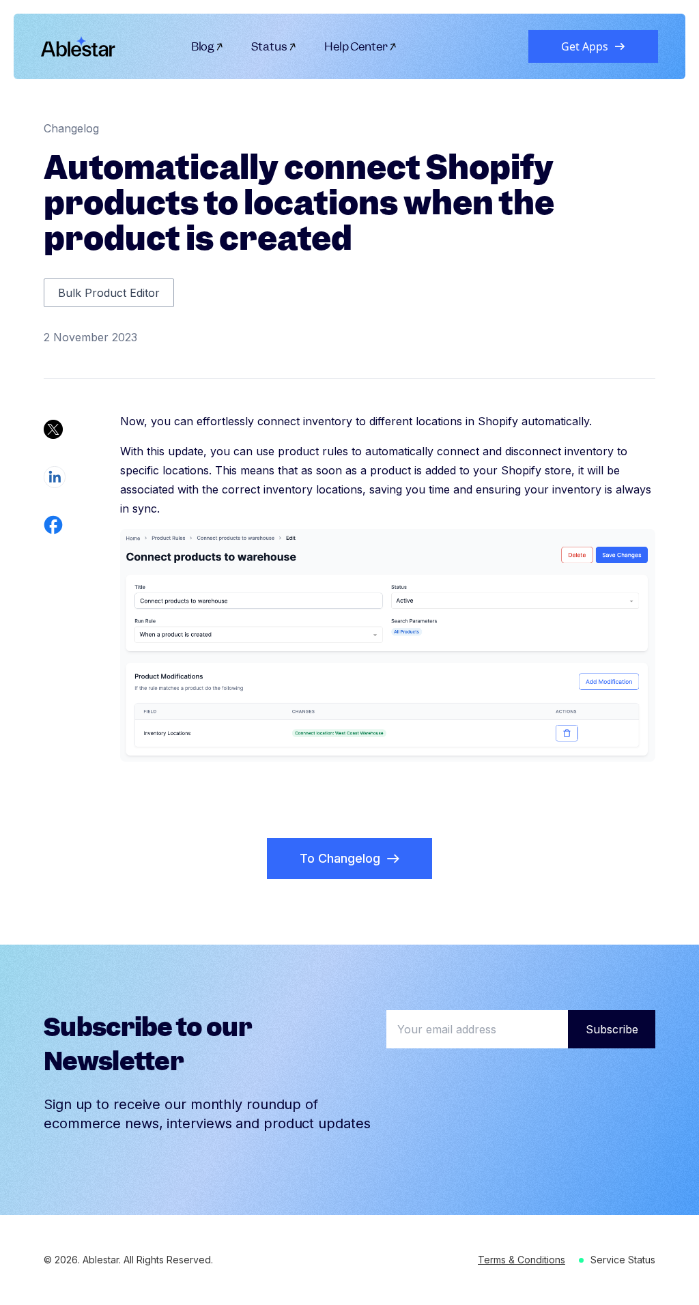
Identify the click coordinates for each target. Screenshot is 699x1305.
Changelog (71, 128)
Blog (203, 46)
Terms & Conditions (521, 1259)
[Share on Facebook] (53, 524)
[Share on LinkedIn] (55, 477)
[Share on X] (53, 429)
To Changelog (340, 858)
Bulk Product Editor (109, 293)
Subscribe (612, 1029)
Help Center (356, 46)
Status (269, 46)
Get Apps (584, 46)
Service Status (622, 1259)
